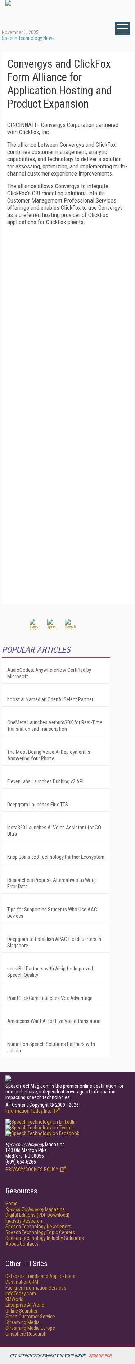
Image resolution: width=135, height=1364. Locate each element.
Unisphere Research (25, 1334)
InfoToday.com (20, 1293)
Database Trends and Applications (40, 1276)
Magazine (35, 1209)
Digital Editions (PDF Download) (37, 1215)
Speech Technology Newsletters (38, 1226)
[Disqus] (67, 321)
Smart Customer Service (30, 1316)
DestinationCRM (21, 1282)
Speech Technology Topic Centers (40, 1232)
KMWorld (14, 1299)
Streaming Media (22, 1322)
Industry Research (23, 1221)
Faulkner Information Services (35, 1288)
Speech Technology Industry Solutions (44, 1238)
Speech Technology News (28, 38)
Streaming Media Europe (30, 1328)
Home (11, 1203)
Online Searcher (21, 1311)
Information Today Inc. (28, 1111)
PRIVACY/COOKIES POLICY (31, 1169)
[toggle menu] (122, 28)
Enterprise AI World (24, 1305)
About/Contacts (22, 1244)
